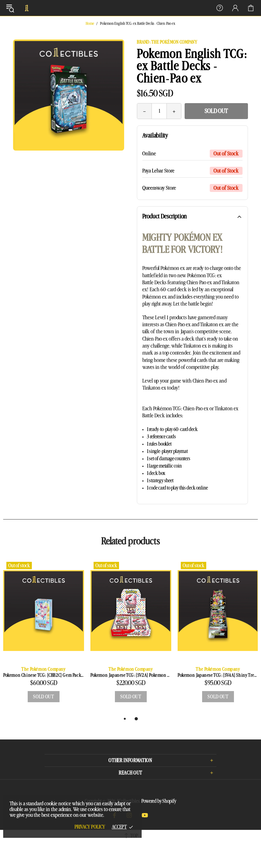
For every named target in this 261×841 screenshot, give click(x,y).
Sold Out (216, 111)
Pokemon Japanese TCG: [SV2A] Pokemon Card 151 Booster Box (130, 675)
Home (90, 23)
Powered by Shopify (158, 801)
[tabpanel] (43, 637)
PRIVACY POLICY (89, 827)
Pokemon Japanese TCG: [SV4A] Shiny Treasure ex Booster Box (218, 675)
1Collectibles (26, 8)
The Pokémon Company (43, 669)
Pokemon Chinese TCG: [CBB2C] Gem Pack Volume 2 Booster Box (43, 675)
